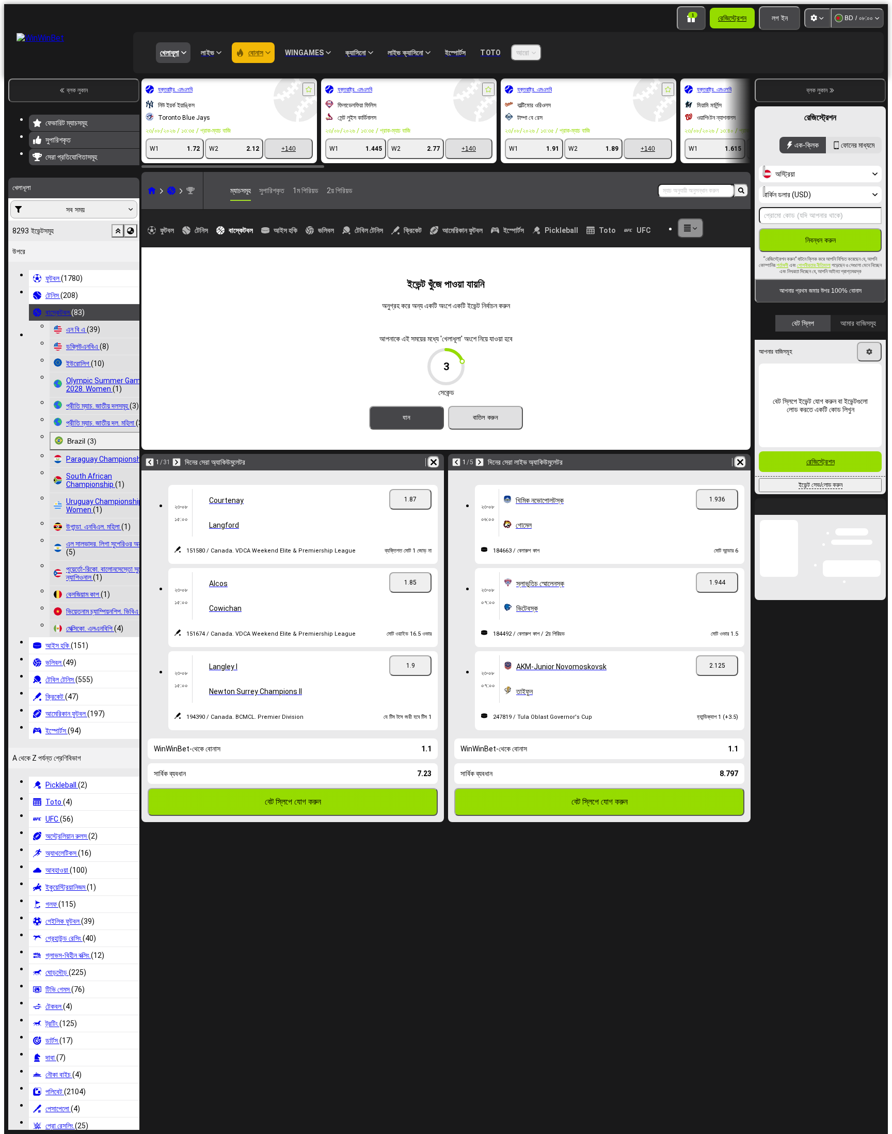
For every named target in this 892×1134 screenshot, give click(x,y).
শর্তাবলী (782, 265)
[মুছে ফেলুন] (433, 462)
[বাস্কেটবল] (171, 190)
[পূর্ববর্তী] (150, 462)
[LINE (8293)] (152, 190)
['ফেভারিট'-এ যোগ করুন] (308, 89)
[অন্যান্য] (691, 228)
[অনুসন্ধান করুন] (741, 190)
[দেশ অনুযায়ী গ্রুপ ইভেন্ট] (130, 231)
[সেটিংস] (817, 18)
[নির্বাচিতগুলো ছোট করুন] (118, 231)
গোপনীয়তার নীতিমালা (814, 265)
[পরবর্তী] (176, 462)
